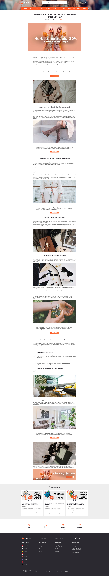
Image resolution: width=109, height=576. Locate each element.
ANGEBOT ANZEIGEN (54, 75)
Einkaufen (62, 19)
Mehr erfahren (32, 513)
